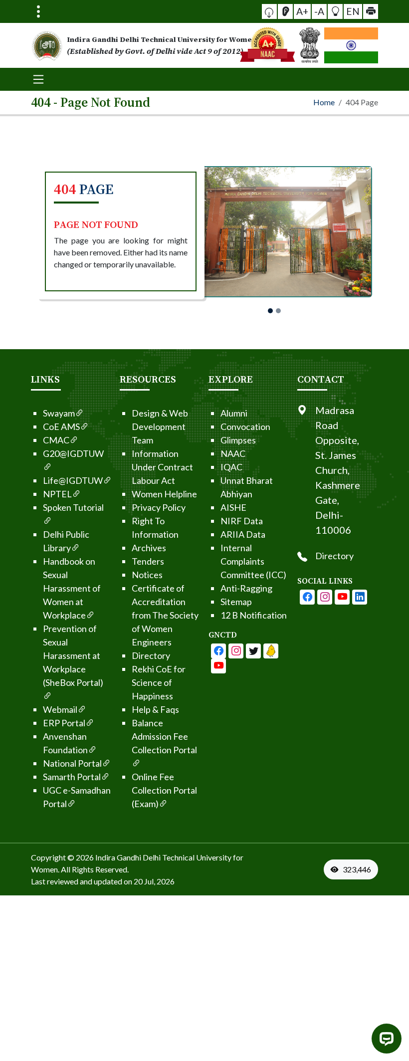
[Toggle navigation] (38, 11)
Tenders (148, 561)
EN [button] (353, 11)
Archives (149, 547)
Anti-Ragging (246, 588)
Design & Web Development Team (160, 426)
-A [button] (319, 11)
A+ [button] (302, 11)
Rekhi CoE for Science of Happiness (159, 682)
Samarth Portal (72, 776)
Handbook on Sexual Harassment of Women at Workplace (72, 588)
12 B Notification (253, 615)
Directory (151, 655)
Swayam (59, 413)
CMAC (56, 439)
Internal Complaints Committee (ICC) (253, 561)
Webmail (60, 709)
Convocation (245, 426)
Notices (147, 574)
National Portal (72, 763)
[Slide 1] (270, 310)
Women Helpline (164, 493)
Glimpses (238, 439)
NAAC (232, 453)
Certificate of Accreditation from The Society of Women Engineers (165, 615)
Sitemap (236, 601)
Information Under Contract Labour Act (162, 467)
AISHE (233, 507)
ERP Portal (64, 722)
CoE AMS (61, 426)
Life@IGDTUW (73, 480)
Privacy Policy (159, 507)
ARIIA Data (242, 534)
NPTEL (57, 493)
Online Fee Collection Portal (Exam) (164, 790)
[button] (269, 11)
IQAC (231, 466)
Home (324, 102)
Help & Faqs (155, 709)
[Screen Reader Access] (285, 11)
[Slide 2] (278, 310)
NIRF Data (241, 520)
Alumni (233, 413)
